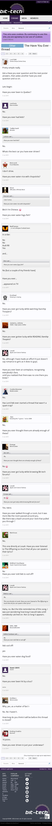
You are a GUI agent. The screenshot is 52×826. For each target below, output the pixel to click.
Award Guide (4, 783)
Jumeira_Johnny (16, 323)
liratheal (13, 295)
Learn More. (8, 39)
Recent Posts (18, 23)
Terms (4, 790)
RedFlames (14, 226)
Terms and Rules (35, 823)
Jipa (11, 417)
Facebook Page (5, 796)
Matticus (13, 533)
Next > (35, 53)
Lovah (12, 351)
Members (34, 18)
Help (49, 769)
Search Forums (6, 23)
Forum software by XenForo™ (10, 823)
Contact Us (43, 769)
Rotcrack (13, 163)
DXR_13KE (13, 626)
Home (5, 18)
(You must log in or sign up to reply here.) (37, 755)
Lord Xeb (13, 59)
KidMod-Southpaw (17, 563)
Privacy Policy (46, 823)
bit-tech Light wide (7, 769)
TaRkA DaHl (14, 128)
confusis (13, 103)
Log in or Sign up (42, 2)
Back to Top (4, 800)
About (4, 780)
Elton (12, 188)
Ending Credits (15, 731)
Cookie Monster (16, 389)
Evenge (12, 445)
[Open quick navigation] (49, 28)
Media (24, 18)
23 (30, 53)
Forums (14, 18)
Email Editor (4, 787)
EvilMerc (13, 698)
